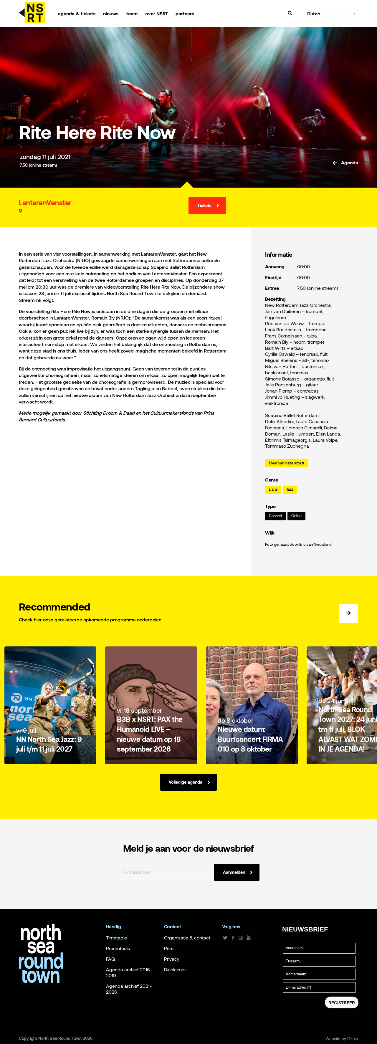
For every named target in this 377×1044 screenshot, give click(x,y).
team (132, 13)
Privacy (171, 959)
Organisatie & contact (187, 937)
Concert (275, 516)
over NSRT (156, 13)
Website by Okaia (341, 1038)
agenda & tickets (77, 13)
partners (185, 13)
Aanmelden (234, 872)
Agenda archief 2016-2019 (129, 972)
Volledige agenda (185, 782)
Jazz (290, 489)
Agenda (349, 162)
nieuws (111, 13)
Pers (168, 948)
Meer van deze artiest (286, 463)
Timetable (116, 937)
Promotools (118, 948)
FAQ (110, 959)
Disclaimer (175, 969)
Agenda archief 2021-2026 (129, 989)
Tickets (204, 205)
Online (296, 516)
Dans (273, 489)
